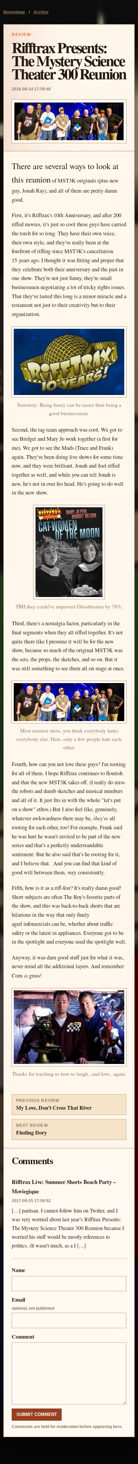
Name (18, 1270)
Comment (23, 1336)
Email (33, 1303)
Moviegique (14, 12)
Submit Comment (36, 1414)
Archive (41, 12)
